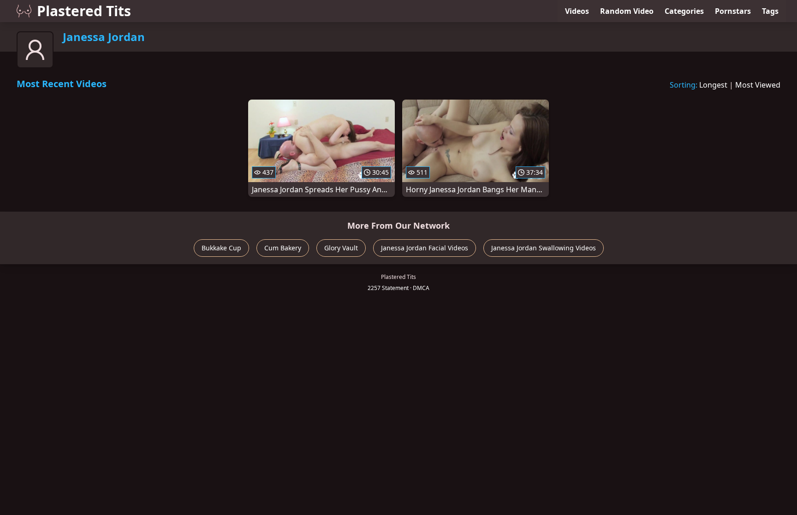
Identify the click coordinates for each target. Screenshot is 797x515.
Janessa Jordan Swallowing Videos (543, 247)
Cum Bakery (282, 247)
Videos (577, 11)
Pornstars (733, 11)
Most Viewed (757, 85)
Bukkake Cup (221, 247)
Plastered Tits (84, 10)
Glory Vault (341, 247)
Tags (770, 11)
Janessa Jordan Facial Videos (424, 247)
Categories (684, 11)
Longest (713, 85)
